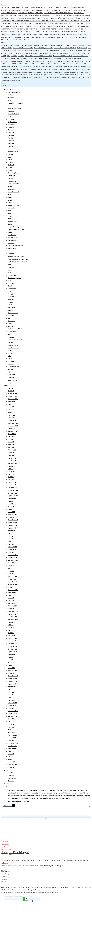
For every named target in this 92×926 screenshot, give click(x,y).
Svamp (39, 34)
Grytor (27, 15)
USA (37, 37)
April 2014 (51, 66)
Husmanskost (69, 15)
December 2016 (59, 58)
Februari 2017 (41, 58)
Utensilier (50, 37)
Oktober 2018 (57, 53)
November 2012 (16, 72)
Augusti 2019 (67, 50)
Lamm (33, 21)
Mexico (79, 23)
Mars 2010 (11, 762)
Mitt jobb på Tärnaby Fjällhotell (34, 26)
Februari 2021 (12, 417)
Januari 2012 (8, 74)
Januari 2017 (50, 58)
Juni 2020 (71, 48)
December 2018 (37, 53)
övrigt (34, 40)
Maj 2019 (87, 50)
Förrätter (64, 13)
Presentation (58, 29)
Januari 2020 (17, 50)
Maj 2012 (66, 72)
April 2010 (82, 77)
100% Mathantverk (8, 7)
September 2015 (9, 64)
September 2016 (6, 61)
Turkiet (26, 37)
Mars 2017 (33, 58)
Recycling (5, 31)
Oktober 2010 (47, 77)
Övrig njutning (24, 40)
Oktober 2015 (12, 587)
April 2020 (84, 48)
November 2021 (19, 45)
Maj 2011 (77, 74)
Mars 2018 (21, 56)
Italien (40, 18)
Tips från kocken (13, 345)
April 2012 (72, 72)
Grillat (21, 15)
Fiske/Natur (82, 10)
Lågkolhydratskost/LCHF (69, 21)
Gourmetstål (12, 778)
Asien (32, 7)
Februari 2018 (29, 56)
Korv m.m (11, 213)
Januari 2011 (17, 77)
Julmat (51, 18)
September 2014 (15, 66)
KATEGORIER (8, 89)
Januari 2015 (62, 64)
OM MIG (7, 783)
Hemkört (59, 15)
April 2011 (84, 74)
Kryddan (7, 21)
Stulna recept (31, 34)
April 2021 (75, 45)
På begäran (74, 29)
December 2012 (6, 72)
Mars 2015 (45, 64)
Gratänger (5, 15)
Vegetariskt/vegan (71, 37)
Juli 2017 (7, 58)
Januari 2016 (60, 61)
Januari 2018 (38, 56)
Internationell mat (24, 18)
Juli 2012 (53, 72)
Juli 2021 (56, 45)
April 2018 (14, 56)
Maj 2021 (68, 45)
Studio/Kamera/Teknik (16, 34)
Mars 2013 (68, 69)
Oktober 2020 (38, 48)
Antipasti (25, 7)
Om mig (3, 83)
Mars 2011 (11, 732)
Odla (87, 26)
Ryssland (12, 31)
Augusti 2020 (58, 48)
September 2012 (36, 72)
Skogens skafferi (47, 31)
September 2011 (48, 74)
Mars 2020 (11, 447)
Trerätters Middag (14, 37)
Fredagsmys (22, 13)
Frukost (30, 13)
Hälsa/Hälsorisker (82, 15)
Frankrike (13, 13)
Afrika (18, 7)
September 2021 (39, 45)
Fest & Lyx (73, 10)
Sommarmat (74, 31)
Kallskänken (76, 18)
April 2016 (36, 61)
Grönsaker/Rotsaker (38, 15)
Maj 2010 (76, 77)
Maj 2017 (20, 58)
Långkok (83, 21)
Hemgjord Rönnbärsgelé (15, 852)
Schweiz (37, 31)
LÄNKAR (7, 770)
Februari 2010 (8, 80)
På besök (82, 29)
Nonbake (81, 26)
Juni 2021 (62, 45)
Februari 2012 (12, 703)
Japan (45, 18)
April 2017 (26, 58)
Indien (3, 18)
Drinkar (18, 10)
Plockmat (43, 29)
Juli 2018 (84, 53)
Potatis (50, 29)
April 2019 (4, 53)
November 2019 (37, 50)
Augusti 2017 (12, 530)
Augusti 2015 (19, 64)
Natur (74, 26)
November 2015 (80, 61)
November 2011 (28, 74)
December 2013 (84, 66)
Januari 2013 (86, 69)
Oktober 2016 (79, 58)
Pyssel (67, 29)
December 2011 (18, 74)
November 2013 (6, 69)
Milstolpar (86, 23)
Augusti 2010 (56, 77)
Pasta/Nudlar (10, 29)
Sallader (20, 31)
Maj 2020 (77, 48)
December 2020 (18, 48)
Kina (83, 18)
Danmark (81, 7)
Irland (34, 18)
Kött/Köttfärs (25, 21)
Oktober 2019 (47, 50)
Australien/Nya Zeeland (43, 7)
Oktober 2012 (26, 72)
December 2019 (27, 50)
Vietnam (82, 37)
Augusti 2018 (77, 53)
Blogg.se (3, 85)
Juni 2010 (70, 77)
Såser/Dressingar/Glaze (61, 34)
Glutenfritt (79, 13)
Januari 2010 (17, 80)
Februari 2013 (77, 69)
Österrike (14, 40)
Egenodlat (26, 10)
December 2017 (47, 56)
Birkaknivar (11, 773)
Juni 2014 (38, 66)
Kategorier (4, 5)
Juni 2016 (23, 61)
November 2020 (28, 48)
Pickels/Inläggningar (25, 29)
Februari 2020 (8, 50)
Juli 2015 (26, 64)
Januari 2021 (8, 48)
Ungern (42, 37)
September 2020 (48, 48)
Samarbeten (29, 31)
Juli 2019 (74, 50)
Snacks (66, 31)
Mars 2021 (82, 45)
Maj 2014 (45, 66)
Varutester (58, 37)
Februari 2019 (19, 53)
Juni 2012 (59, 72)
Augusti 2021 (49, 45)
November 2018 (48, 53)
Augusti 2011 (58, 74)
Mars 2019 (11, 53)
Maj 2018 (7, 56)
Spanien (4, 34)
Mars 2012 (79, 72)
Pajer (3, 29)
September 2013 (26, 69)
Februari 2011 (8, 77)
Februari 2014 (66, 66)
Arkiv (2, 42)
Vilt (87, 37)
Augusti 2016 (15, 61)
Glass (71, 13)
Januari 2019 (28, 53)
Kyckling (15, 21)
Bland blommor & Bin (68, 7)
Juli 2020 (65, 48)
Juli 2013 (43, 69)
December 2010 (27, 77)
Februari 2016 (51, 61)
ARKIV (6, 385)
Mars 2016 (43, 61)
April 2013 (62, 69)
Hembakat (51, 15)
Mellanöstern (70, 23)
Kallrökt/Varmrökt (62, 18)
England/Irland (37, 10)
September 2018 (68, 53)
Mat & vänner (12, 235)
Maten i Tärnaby (27, 23)
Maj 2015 (39, 64)
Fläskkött (5, 13)
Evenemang (48, 10)
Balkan (56, 7)
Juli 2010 (63, 77)
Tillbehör (75, 34)
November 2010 (37, 77)
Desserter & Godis (7, 10)
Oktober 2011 (38, 74)
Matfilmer (39, 23)
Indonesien (10, 18)
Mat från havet (14, 23)
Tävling (32, 37)
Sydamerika (47, 34)
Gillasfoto (11, 775)
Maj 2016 (29, 61)
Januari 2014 (75, 66)
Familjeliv (57, 10)
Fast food (66, 10)
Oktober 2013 (15, 69)
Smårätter (59, 31)
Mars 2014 (58, 66)
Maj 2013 (55, 69)
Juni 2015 (32, 64)
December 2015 (69, 61)
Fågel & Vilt (38, 13)
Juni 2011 (71, 74)
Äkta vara (11, 781)
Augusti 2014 (25, 66)
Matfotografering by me (53, 23)
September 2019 (57, 50)
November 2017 (58, 56)
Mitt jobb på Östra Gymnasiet (60, 26)
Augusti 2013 (35, 69)
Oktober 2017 (67, 56)
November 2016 (70, 58)
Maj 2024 (4, 45)
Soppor (83, 31)
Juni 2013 (49, 69)
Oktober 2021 (29, 45)
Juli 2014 (32, 66)
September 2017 (78, 56)
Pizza (36, 29)
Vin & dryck (5, 40)
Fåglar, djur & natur (52, 13)
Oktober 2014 (5, 66)
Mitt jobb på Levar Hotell (11, 26)
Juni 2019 (80, 50)
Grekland (14, 15)
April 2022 (10, 45)
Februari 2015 (53, 64)
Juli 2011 (65, 74)
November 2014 (82, 64)
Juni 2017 (13, 58)
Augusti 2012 (46, 72)
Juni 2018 (11, 504)
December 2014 (72, 64)
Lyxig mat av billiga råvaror (47, 21)
